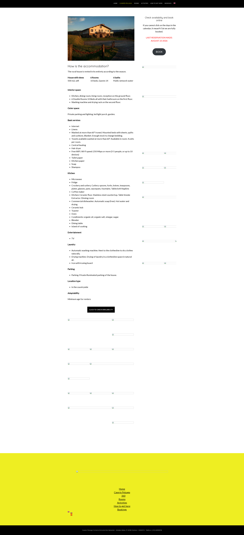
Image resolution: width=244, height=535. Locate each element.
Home (122, 488)
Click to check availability (101, 309)
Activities (122, 502)
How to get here (122, 506)
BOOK (159, 51)
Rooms (122, 499)
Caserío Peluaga (122, 492)
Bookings (122, 509)
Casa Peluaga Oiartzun (75, 3)
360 (123, 495)
